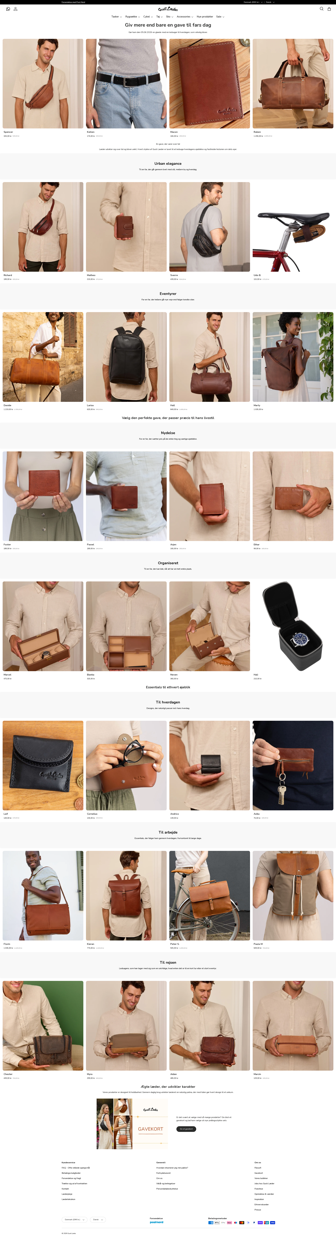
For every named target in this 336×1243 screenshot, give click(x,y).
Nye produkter (205, 16)
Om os (159, 1178)
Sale (218, 16)
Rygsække (131, 16)
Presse (257, 1209)
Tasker (115, 16)
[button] (8, 9)
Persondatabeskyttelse (167, 1188)
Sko (168, 16)
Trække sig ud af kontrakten (74, 1183)
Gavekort (258, 1173)
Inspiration (259, 1199)
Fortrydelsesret (163, 1173)
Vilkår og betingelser (165, 1183)
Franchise (258, 1188)
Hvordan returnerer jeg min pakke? (172, 1167)
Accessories (183, 16)
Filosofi (257, 1167)
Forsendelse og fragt (71, 1178)
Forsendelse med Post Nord (73, 2)
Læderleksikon (68, 1199)
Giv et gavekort (186, 1129)
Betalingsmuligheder (71, 1173)
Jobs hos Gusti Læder (264, 1183)
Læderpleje (67, 1194)
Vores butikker (261, 1178)
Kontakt (65, 1188)
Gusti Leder (72, 1233)
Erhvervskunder (261, 1204)
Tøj (158, 16)
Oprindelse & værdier (264, 1194)
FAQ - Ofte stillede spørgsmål (76, 1167)
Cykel (146, 16)
